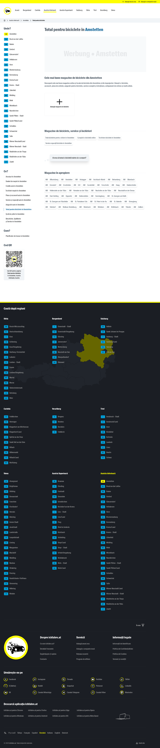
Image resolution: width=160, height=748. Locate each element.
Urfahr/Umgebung (62, 553)
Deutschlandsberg (14, 331)
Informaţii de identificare (122, 643)
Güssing (59, 337)
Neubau (10, 563)
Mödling (10, 95)
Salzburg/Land (109, 342)
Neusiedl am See (62, 352)
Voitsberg (11, 393)
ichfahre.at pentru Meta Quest (87, 716)
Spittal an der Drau (14, 437)
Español (35, 733)
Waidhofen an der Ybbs (15, 157)
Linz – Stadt (60, 512)
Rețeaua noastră (82, 654)
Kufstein (107, 437)
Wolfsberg (11, 462)
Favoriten (11, 501)
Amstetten (26, 20)
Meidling (11, 558)
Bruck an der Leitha (14, 39)
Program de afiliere (83, 659)
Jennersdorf (60, 342)
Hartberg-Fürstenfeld (15, 352)
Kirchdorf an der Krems (64, 507)
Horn (9, 64)
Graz (9, 337)
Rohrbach (59, 532)
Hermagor (11, 422)
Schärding (59, 537)
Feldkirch (59, 432)
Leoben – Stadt (13, 362)
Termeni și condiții (119, 659)
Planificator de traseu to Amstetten (17, 236)
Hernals (10, 512)
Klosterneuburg (12, 70)
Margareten (12, 548)
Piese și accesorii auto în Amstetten (18, 195)
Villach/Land (12, 457)
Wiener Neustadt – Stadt (15, 146)
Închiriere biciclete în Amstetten (110, 138)
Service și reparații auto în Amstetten (18, 200)
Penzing (10, 573)
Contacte (43, 659)
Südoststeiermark (13, 388)
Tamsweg (107, 347)
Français (27, 733)
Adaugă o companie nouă (85, 649)
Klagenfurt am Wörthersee (17, 427)
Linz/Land (59, 517)
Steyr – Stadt (60, 548)
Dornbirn (59, 427)
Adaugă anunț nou (83, 643)
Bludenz (59, 422)
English (57, 733)
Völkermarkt (11, 452)
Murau (9, 382)
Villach (10, 447)
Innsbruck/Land (110, 422)
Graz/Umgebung (13, 347)
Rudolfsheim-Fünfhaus (16, 578)
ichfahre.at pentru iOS (60, 716)
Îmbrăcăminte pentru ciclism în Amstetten (59, 138)
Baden (9, 44)
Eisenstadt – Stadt (62, 326)
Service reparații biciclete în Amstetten (58, 143)
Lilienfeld (11, 90)
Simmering (12, 583)
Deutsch (65, 733)
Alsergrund (12, 481)
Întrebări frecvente (46, 649)
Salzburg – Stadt (110, 337)
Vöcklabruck (60, 558)
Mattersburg (60, 347)
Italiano (50, 733)
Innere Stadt (12, 522)
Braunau (59, 481)
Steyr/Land (60, 542)
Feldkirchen (12, 416)
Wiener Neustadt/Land (15, 141)
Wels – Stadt (60, 563)
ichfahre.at (12, 743)
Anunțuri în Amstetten (13, 176)
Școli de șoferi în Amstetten (15, 214)
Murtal (9, 377)
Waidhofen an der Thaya (15, 151)
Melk (9, 100)
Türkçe (19, 733)
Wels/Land (60, 568)
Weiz (9, 398)
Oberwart (59, 362)
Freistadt (59, 491)
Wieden (10, 593)
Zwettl (9, 162)
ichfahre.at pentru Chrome (13, 710)
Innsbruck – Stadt (111, 416)
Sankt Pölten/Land (14, 121)
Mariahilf (11, 553)
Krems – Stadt (12, 85)
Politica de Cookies (120, 654)
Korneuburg (11, 75)
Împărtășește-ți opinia (48, 654)
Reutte (106, 452)
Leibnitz (10, 357)
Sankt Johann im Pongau (113, 331)
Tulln (9, 136)
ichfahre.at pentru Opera (85, 710)
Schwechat (11, 131)
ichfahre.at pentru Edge (60, 710)
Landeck (107, 442)
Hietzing (11, 517)
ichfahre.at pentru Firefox (37, 710)
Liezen (10, 367)
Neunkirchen (12, 111)
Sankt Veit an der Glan (15, 442)
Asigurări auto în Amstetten (15, 204)
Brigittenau (12, 486)
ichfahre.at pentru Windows (14, 716)
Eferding (59, 486)
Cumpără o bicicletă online (86, 138)
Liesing (10, 542)
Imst (106, 427)
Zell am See (108, 352)
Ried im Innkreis (62, 527)
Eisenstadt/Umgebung (64, 331)
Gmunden (59, 496)
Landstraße (12, 532)
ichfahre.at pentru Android (37, 716)
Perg (57, 522)
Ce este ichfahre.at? (47, 643)
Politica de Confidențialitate (123, 649)
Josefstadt (11, 527)
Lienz (106, 447)
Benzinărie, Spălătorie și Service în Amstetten (13, 220)
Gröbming (11, 342)
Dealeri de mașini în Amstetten (16, 181)
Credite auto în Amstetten (14, 186)
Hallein (106, 326)
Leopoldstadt (12, 537)
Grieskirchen (60, 501)
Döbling (10, 491)
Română (42, 733)
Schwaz (107, 457)
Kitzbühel (107, 432)
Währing (11, 588)
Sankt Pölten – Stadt (14, 116)
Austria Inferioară (14, 20)
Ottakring (11, 568)
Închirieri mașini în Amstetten (16, 190)
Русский (11, 733)
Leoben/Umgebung (14, 372)
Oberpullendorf (61, 357)
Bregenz (59, 416)
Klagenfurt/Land (14, 432)
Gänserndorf (11, 54)
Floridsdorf (12, 507)
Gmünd (10, 49)
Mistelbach (11, 105)
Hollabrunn (11, 59)
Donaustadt (12, 496)
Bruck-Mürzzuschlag (14, 326)
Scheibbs (10, 126)
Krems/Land (11, 80)
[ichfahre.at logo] (7, 10)
